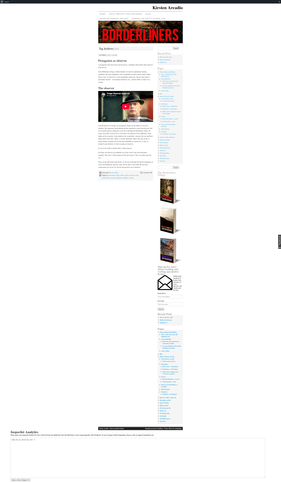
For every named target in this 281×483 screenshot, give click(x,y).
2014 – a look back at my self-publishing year (169, 335)
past (137, 175)
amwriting (112, 175)
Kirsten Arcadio (167, 7)
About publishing (165, 79)
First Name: (161, 301)
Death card (162, 150)
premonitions (106, 178)
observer (132, 175)
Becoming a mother (165, 140)
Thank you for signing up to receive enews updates (170, 373)
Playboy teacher (164, 145)
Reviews (163, 116)
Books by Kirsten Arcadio (114, 18)
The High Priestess (165, 158)
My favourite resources (168, 101)
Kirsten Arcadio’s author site (149, 18)
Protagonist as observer (112, 60)
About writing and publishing (125, 14)
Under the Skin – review (168, 121)
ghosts (127, 175)
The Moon (162, 161)
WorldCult (164, 131)
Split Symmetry (165, 129)
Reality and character (165, 60)
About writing (164, 91)
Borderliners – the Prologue (169, 109)
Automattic (178, 428)
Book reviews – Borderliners (169, 106)
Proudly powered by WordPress (154, 428)
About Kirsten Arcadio (167, 98)
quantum (119, 178)
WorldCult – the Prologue (169, 134)
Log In (7, 2)
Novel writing (114, 173)
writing (131, 178)
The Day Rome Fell (165, 148)
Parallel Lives (163, 62)
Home (102, 14)
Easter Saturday (164, 142)
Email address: (162, 293)
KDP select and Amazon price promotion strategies (170, 342)
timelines (125, 178)
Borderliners (164, 104)
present (113, 178)
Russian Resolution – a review (170, 119)
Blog (148, 14)
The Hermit (163, 156)
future (122, 175)
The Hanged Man (164, 153)
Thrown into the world (166, 57)
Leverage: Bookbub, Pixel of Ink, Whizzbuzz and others (171, 347)
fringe (118, 175)
